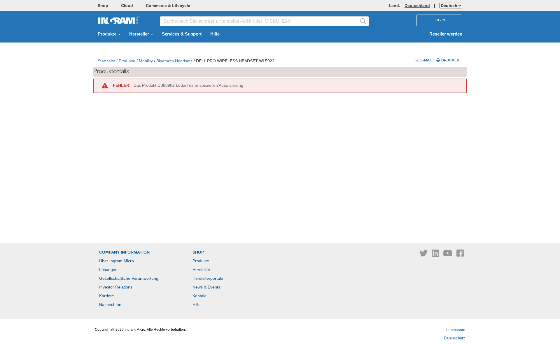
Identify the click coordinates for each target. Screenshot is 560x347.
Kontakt (199, 295)
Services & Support (182, 34)
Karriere (106, 295)
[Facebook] (460, 254)
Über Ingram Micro (116, 261)
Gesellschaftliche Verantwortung (128, 278)
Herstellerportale (207, 278)
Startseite (106, 61)
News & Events (206, 287)
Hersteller (139, 34)
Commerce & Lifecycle (168, 5)
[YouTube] (448, 254)
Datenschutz (454, 338)
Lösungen (108, 269)
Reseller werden (445, 34)
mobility (146, 61)
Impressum (455, 329)
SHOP (198, 252)
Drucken (450, 60)
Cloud (127, 5)
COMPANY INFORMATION (124, 252)
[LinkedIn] (436, 254)
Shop (103, 5)
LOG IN (439, 20)
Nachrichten (110, 304)
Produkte (108, 34)
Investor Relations (115, 287)
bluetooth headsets (174, 61)
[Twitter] (424, 254)
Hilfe (215, 34)
